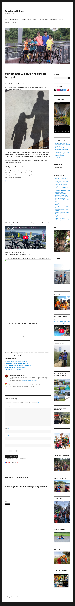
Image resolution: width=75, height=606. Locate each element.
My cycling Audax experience (62, 183)
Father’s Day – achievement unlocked (16, 363)
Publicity (61, 19)
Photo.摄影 (53, 19)
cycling (31, 384)
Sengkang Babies (14, 11)
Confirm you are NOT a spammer (16, 458)
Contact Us (15, 22)
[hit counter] (28, 504)
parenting (26, 384)
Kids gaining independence (16, 386)
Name (7, 428)
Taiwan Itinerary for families (62, 152)
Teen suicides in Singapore (13, 369)
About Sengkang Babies (12, 19)
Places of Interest (26, 19)
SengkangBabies (11, 384)
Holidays (35, 19)
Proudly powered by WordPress (22, 597)
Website (7, 443)
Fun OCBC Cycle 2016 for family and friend (18, 365)
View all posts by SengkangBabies (29, 380)
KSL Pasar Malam (59, 155)
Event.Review (44, 19)
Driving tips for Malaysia (61, 143)
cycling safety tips (37, 384)
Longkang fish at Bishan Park (62, 157)
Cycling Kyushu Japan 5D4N (61, 181)
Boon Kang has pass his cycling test (16, 361)
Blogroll (7, 22)
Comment (8, 406)
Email (7, 435)
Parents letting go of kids (29, 386)
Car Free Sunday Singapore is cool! (15, 367)
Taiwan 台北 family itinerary (62, 154)
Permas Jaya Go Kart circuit (61, 147)
